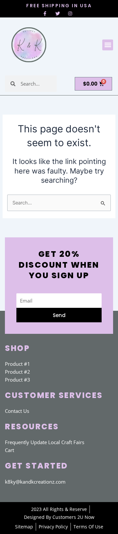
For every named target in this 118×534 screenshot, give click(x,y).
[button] (107, 45)
